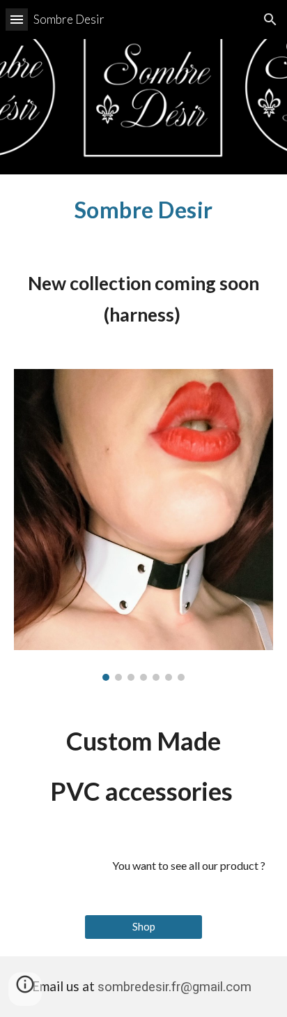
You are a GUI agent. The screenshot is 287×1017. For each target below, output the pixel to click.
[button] (16, 19)
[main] (143, 210)
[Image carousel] (143, 525)
